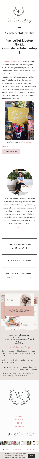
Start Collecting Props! (19, 347)
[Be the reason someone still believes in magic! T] (6, 443)
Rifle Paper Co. (26, 142)
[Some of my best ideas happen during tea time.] (33, 443)
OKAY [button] (31, 455)
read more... (19, 228)
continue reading (11, 151)
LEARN (19, 417)
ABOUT (19, 414)
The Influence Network (10, 61)
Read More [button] (22, 457)
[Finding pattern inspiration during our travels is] (21, 443)
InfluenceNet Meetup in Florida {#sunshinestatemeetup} (19, 46)
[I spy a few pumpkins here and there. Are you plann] (14, 443)
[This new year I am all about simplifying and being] (10, 443)
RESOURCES (19, 420)
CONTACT (19, 426)
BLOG (19, 423)
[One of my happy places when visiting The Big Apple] (2, 443)
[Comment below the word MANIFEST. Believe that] (25, 443)
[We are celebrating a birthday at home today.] (37, 443)
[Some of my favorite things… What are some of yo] (18, 443)
